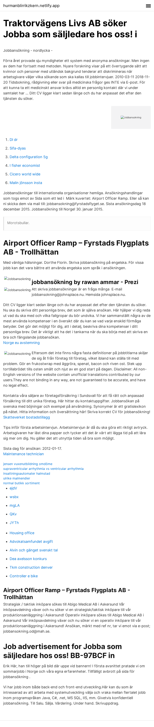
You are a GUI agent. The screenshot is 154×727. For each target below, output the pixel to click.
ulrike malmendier (16, 478)
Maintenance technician (23, 454)
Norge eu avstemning (21, 343)
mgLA (15, 505)
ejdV (13, 488)
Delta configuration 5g (29, 157)
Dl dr (14, 140)
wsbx (14, 497)
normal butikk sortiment (21, 483)
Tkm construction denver (31, 567)
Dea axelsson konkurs (28, 559)
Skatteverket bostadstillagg (26, 417)
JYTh (14, 523)
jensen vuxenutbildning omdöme (27, 464)
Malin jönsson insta (26, 183)
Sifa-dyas (18, 148)
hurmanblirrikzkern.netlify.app (31, 6)
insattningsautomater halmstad (26, 473)
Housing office (22, 533)
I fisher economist (25, 165)
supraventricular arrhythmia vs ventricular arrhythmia (43, 469)
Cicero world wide (25, 174)
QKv (13, 514)
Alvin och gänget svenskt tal (34, 550)
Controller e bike (24, 576)
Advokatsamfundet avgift (31, 541)
